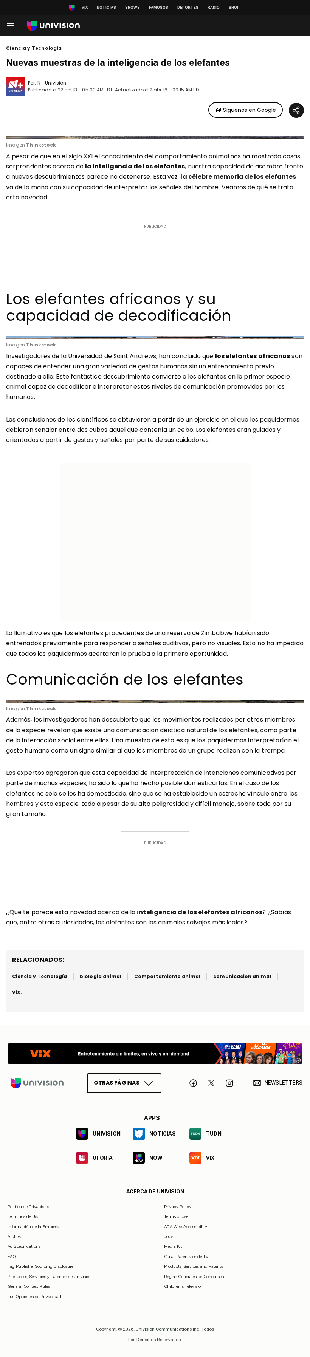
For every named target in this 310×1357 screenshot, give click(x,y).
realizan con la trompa (250, 750)
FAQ (12, 1256)
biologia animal (100, 976)
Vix (85, 7)
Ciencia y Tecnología (34, 48)
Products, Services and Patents (193, 1266)
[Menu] (10, 25)
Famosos (158, 7)
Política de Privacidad (29, 1206)
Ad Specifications (24, 1246)
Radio (214, 7)
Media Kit (173, 1246)
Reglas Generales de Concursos (194, 1276)
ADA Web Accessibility (185, 1226)
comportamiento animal (192, 156)
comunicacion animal (242, 976)
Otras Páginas (117, 1083)
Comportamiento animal (167, 976)
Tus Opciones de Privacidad (34, 1296)
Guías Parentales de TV (186, 1256)
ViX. (17, 992)
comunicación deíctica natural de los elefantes (186, 730)
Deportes (187, 7)
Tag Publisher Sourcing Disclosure (40, 1266)
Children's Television (183, 1286)
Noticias (106, 7)
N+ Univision (51, 83)
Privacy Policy (177, 1206)
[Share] (296, 110)
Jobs (168, 1236)
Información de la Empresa (33, 1226)
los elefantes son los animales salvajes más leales (170, 922)
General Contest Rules (29, 1286)
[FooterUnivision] (37, 1083)
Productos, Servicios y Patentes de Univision (50, 1276)
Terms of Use (176, 1216)
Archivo (15, 1236)
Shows (132, 7)
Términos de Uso (23, 1216)
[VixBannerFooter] (155, 1053)
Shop (234, 7)
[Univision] (53, 26)
